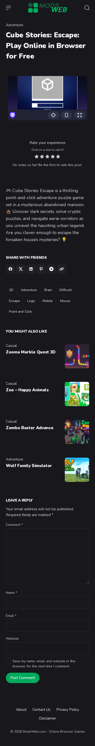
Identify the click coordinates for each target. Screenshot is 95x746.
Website (12, 638)
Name (11, 592)
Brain (48, 290)
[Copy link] (61, 269)
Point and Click (20, 311)
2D (11, 290)
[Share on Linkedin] (31, 269)
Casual (11, 345)
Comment (14, 524)
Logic (31, 301)
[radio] (37, 157)
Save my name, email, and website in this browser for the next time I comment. (44, 664)
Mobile (48, 301)
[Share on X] (20, 269)
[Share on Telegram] (51, 269)
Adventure (14, 25)
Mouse (65, 301)
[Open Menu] (8, 8)
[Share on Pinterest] (41, 269)
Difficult (65, 290)
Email (11, 615)
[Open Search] (87, 8)
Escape (14, 301)
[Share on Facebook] (10, 269)
